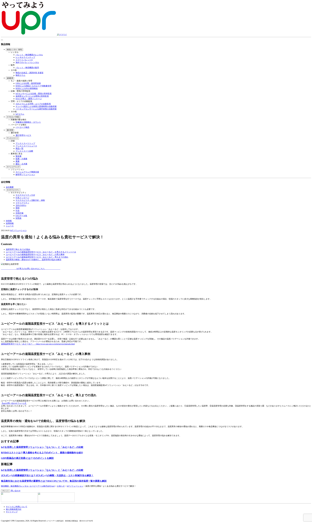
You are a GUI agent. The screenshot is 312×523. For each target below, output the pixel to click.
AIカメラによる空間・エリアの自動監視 (33, 104)
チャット (5, 491)
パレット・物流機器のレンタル (29, 55)
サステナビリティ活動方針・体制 (30, 200)
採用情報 (10, 223)
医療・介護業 (21, 159)
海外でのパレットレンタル (27, 62)
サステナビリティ (13, 190)
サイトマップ (12, 512)
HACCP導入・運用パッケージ (29, 99)
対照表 (18, 218)
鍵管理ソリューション (25, 174)
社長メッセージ (22, 198)
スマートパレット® (24, 60)
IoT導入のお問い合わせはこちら (23, 269)
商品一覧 (19, 148)
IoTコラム (20, 114)
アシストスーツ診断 (24, 151)
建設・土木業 (21, 164)
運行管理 (10, 130)
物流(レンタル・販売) (14, 49)
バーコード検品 (22, 127)
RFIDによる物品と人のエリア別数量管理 (33, 86)
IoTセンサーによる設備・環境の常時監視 (34, 94)
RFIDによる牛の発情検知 (27, 88)
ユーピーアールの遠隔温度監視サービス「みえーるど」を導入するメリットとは (41, 252)
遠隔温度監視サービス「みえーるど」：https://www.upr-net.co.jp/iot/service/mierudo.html (38, 344)
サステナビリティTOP (25, 195)
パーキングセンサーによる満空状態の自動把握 (36, 109)
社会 (18, 210)
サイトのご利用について (16, 507)
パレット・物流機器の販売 (27, 68)
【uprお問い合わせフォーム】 (14, 403)
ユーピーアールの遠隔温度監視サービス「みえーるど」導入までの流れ (37, 257)
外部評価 (19, 213)
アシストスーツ (12, 138)
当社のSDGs (21, 205)
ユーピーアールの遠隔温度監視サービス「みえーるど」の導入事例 (35, 254)
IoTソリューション (18, 230)
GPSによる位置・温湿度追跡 (28, 83)
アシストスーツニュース (26, 146)
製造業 (18, 156)
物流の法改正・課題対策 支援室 (29, 73)
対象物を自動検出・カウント (28, 122)
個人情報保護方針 (13, 509)
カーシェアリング (13, 167)
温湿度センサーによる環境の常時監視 (32, 96)
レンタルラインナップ (25, 57)
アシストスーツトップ (25, 143)
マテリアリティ (22, 203)
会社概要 (10, 187)
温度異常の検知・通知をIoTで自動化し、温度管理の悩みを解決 (33, 260)
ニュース (10, 226)
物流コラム (20, 75)
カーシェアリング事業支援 (27, 172)
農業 (18, 161)
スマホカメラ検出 (13, 117)
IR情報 (9, 221)
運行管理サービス (23, 135)
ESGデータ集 (21, 216)
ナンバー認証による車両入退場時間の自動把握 (36, 106)
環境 (18, 208)
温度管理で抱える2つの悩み (18, 249)
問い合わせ (15, 491)
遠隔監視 (10, 78)
